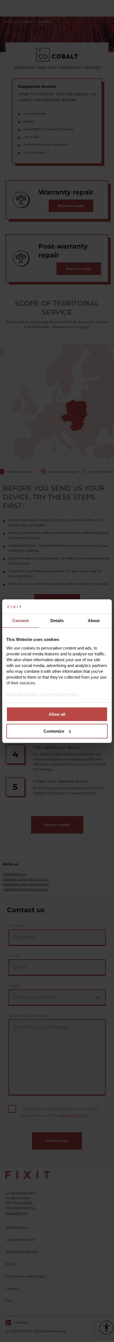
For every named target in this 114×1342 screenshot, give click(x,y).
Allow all (57, 714)
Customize (53, 731)
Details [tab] (57, 620)
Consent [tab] (20, 620)
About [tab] (94, 620)
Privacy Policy (65, 694)
